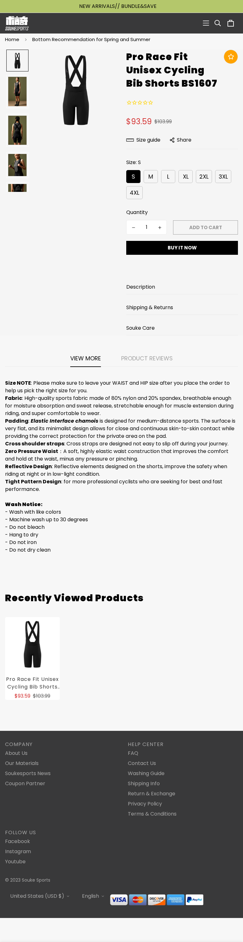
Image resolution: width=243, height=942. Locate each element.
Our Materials (22, 763)
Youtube (15, 861)
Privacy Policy (145, 803)
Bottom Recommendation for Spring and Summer (91, 39)
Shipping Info (144, 783)
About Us (16, 753)
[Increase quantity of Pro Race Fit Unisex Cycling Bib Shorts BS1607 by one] (159, 227)
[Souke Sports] (17, 23)
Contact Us (142, 763)
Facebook (17, 841)
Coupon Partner (25, 783)
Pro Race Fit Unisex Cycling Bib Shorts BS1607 (32, 683)
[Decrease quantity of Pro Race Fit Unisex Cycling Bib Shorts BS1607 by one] (133, 227)
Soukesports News (28, 773)
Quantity (137, 212)
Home (12, 39)
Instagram (18, 851)
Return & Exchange (151, 793)
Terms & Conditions (152, 813)
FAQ (133, 753)
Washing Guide (146, 773)
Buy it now (182, 247)
